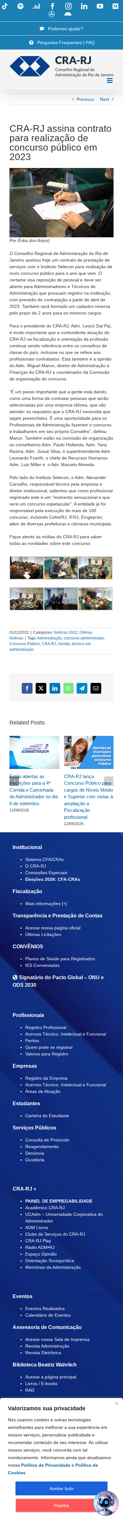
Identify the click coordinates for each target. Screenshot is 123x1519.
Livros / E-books (41, 1383)
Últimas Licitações (43, 934)
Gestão (64, 644)
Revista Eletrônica (43, 1352)
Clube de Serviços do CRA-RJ (55, 1234)
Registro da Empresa (46, 1078)
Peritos (32, 1040)
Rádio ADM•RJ (40, 1247)
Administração (49, 638)
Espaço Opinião (41, 1253)
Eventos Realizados (45, 1308)
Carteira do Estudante (47, 1115)
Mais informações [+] (46, 903)
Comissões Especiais (46, 872)
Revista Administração (47, 1346)
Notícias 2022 (66, 632)
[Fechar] (116, 1403)
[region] (61, 1458)
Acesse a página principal (50, 1376)
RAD (29, 1390)
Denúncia (34, 1153)
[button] (14, 781)
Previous (85, 99)
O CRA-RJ (35, 866)
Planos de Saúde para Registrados (60, 958)
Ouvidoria (34, 1159)
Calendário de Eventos (48, 1315)
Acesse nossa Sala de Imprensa (57, 1339)
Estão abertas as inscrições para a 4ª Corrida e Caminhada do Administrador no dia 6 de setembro (33, 790)
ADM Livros (36, 1227)
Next (104, 99)
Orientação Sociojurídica (49, 1260)
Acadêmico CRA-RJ (45, 1207)
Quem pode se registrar (49, 1047)
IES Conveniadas (42, 965)
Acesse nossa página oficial (52, 927)
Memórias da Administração (53, 1267)
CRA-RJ (49, 644)
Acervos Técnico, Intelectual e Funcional (65, 1034)
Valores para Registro (46, 1053)
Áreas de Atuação (43, 1091)
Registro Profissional (45, 1027)
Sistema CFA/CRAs (44, 859)
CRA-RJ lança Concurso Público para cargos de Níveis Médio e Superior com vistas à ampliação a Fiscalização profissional (88, 797)
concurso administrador (84, 638)
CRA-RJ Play (38, 1240)
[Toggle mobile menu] (110, 80)
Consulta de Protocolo (47, 1139)
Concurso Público (24, 644)
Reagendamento (42, 1146)
